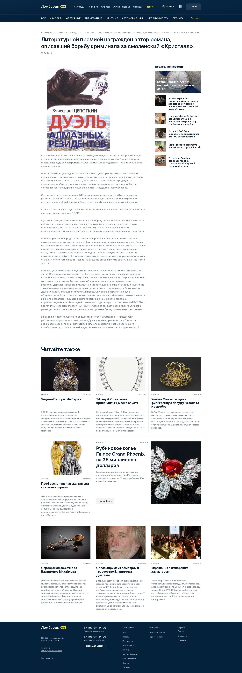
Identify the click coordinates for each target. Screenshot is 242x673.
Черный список (156, 637)
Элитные (112, 18)
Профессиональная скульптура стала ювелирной (65, 485)
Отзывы (137, 6)
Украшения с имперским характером (169, 569)
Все (43, 18)
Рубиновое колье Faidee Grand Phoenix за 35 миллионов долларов (120, 456)
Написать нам (94, 646)
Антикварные (93, 18)
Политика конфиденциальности (51, 649)
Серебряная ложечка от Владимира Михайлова (59, 569)
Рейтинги (93, 6)
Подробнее (105, 500)
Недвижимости (158, 18)
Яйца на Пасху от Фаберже (61, 399)
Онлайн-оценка (121, 6)
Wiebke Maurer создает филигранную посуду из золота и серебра (175, 402)
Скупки (126, 663)
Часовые (55, 18)
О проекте (182, 636)
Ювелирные (73, 18)
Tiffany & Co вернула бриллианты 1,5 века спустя (117, 401)
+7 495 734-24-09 (95, 627)
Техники (178, 18)
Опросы (105, 6)
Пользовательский (157, 632)
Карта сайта (47, 658)
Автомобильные (132, 18)
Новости (149, 6)
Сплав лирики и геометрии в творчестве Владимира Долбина (117, 571)
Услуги (181, 631)
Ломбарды (78, 6)
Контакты (182, 640)
